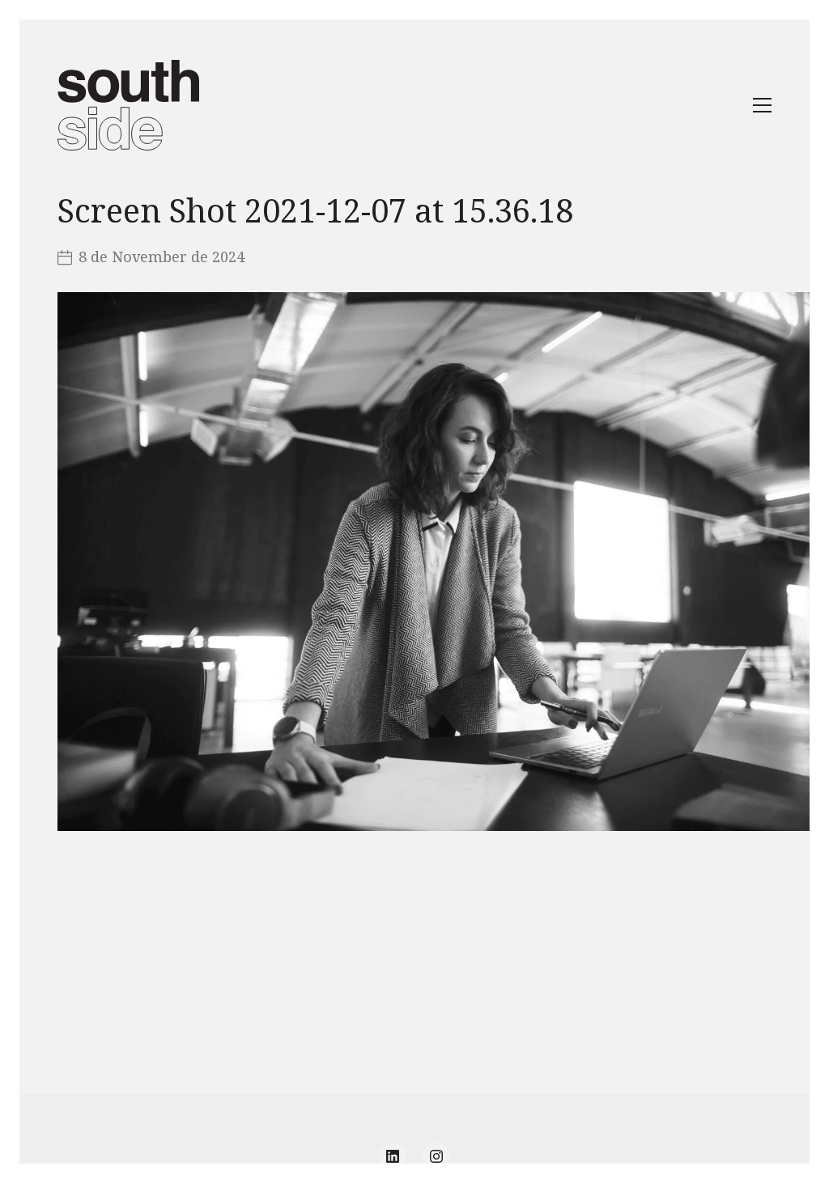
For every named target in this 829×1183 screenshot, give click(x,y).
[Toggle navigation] (762, 105)
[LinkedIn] (392, 1156)
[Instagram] (436, 1156)
